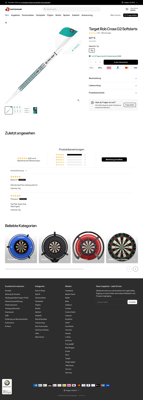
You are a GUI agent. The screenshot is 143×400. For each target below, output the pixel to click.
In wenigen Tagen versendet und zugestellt (35, 2)
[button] (113, 78)
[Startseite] (6, 23)
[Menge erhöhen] (100, 62)
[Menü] (10, 380)
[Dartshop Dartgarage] (13, 9)
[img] (15, 177)
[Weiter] (135, 269)
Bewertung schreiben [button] (114, 159)
